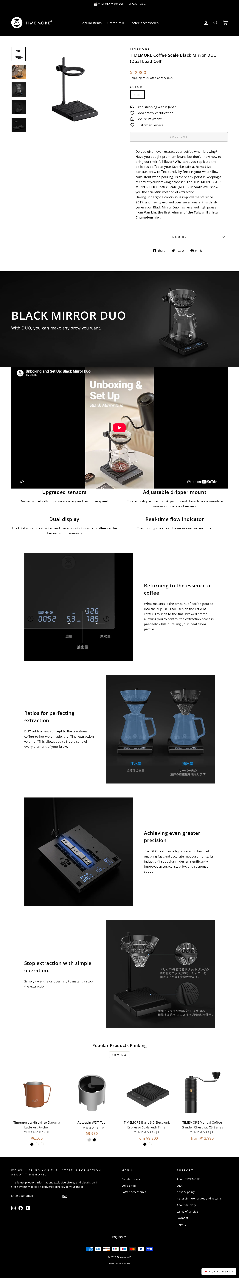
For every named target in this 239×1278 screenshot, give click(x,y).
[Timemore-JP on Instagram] (13, 1208)
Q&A (180, 1185)
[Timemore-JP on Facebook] (20, 1208)
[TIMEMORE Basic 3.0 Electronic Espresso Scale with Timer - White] (149, 1144)
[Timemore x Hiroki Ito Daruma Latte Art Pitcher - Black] (31, 1144)
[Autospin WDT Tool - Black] (94, 1140)
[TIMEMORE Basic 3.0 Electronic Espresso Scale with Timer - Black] (144, 1144)
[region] (119, 4)
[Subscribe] (64, 1195)
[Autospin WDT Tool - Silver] (89, 1140)
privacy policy (186, 1192)
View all (119, 1054)
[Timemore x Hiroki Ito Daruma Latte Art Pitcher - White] (36, 1144)
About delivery (186, 1205)
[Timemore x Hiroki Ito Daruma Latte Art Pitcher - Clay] (42, 1144)
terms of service (187, 1211)
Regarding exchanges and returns (199, 1198)
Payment (182, 1218)
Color (136, 87)
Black (138, 94)
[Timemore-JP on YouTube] (28, 1208)
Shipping (136, 78)
